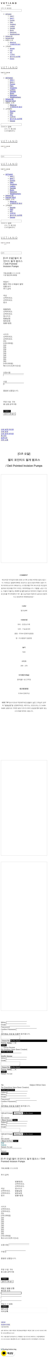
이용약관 (3, 1322)
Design (12, 59)
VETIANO (8, 14)
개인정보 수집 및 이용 (10, 1034)
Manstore (13, 32)
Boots (12, 30)
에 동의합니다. (15, 1034)
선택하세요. (8, 298)
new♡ (12, 16)
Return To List (6, 1120)
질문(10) (4, 438)
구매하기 (5, 1153)
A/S (11, 52)
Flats (11, 22)
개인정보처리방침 (5, 1324)
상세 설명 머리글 (7, 429)
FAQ (11, 50)
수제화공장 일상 (15, 44)
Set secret (5, 1118)
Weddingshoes (15, 34)
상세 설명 (4, 431)
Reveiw (12, 48)
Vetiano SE (8, 36)
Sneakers (13, 24)
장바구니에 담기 (7, 1281)
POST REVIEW (7, 1052)
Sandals (12, 28)
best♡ (12, 18)
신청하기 (5, 1306)
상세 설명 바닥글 (7, 433)
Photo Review (9, 1047)
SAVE (4, 1045)
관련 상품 (4, 440)
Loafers (12, 26)
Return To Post (7, 1141)
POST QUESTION (8, 1090)
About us (13, 42)
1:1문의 (12, 54)
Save (15, 1120)
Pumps (12, 20)
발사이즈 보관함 (15, 56)
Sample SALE (9, 38)
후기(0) (3, 436)
